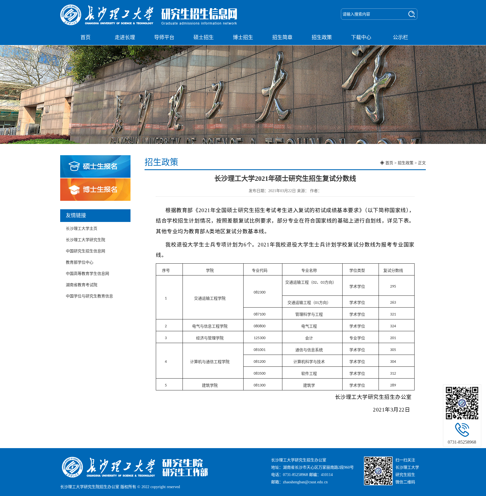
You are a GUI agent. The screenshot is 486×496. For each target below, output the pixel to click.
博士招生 (243, 37)
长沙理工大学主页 (81, 228)
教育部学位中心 (79, 262)
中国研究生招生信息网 (85, 251)
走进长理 (125, 37)
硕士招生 (204, 37)
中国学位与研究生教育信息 (89, 296)
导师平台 (164, 37)
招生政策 (322, 37)
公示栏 (400, 37)
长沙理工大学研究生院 (85, 240)
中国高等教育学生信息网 (87, 274)
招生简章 (282, 37)
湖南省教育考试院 (81, 285)
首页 (85, 37)
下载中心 (361, 37)
